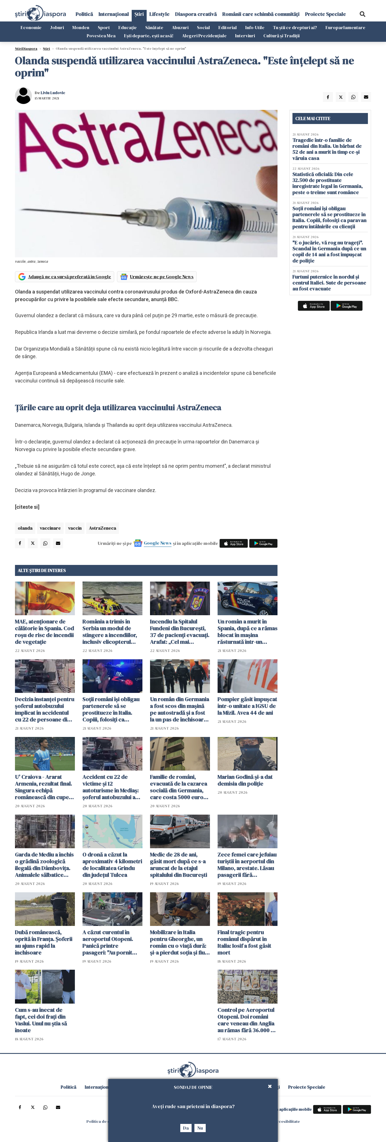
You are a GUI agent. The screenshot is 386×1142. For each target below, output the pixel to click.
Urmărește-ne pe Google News (162, 276)
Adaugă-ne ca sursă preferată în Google (69, 276)
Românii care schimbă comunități (261, 14)
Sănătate (154, 27)
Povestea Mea (101, 35)
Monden (80, 27)
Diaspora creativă (196, 14)
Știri (139, 14)
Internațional (114, 14)
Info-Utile (254, 27)
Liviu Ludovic (53, 92)
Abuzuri (180, 27)
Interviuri (245, 35)
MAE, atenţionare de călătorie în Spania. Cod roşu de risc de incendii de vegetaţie (44, 631)
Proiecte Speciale (325, 14)
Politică (84, 14)
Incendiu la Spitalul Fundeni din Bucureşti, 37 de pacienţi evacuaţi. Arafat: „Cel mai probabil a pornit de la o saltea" (179, 631)
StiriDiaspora (26, 48)
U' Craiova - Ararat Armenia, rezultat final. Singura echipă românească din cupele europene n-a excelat (44, 787)
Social (203, 27)
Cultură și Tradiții (281, 35)
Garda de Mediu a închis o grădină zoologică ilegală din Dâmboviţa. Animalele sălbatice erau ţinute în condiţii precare (44, 864)
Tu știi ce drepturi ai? (295, 27)
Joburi (57, 27)
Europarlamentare (345, 27)
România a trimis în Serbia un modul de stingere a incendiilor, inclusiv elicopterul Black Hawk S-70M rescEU (110, 631)
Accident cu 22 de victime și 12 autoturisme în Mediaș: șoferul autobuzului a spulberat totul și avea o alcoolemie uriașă (112, 787)
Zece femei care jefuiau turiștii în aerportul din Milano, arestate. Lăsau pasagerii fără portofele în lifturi (247, 864)
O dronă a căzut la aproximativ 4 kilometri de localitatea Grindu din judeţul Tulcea (112, 864)
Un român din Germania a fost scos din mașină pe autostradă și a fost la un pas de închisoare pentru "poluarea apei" (179, 709)
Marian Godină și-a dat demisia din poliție (245, 780)
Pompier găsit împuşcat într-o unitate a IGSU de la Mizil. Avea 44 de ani (247, 706)
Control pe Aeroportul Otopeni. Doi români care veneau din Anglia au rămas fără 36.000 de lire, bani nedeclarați (247, 1020)
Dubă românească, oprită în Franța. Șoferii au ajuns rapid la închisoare (43, 942)
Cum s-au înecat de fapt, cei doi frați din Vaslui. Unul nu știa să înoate (41, 1020)
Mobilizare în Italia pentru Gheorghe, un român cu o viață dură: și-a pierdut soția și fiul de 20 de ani (178, 942)
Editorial (227, 27)
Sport (104, 27)
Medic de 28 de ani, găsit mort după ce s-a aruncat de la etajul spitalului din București (178, 864)
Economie (31, 27)
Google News (158, 543)
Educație (127, 27)
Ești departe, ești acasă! (149, 35)
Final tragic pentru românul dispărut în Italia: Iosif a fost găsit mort (244, 942)
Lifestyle (159, 14)
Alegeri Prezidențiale (204, 35)
